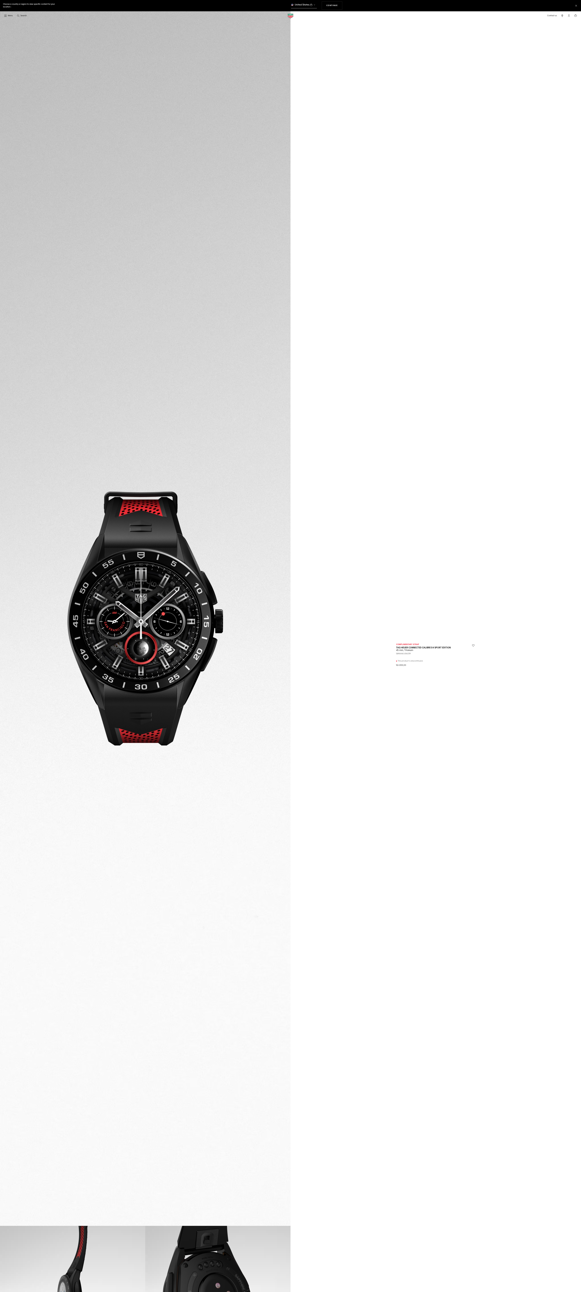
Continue (334, 6)
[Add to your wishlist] (473, 645)
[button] (568, 15)
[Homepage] (290, 15)
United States (302, 5)
